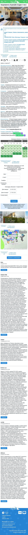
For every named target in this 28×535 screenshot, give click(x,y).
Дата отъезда (5, 192)
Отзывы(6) (5, 253)
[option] (14, 16)
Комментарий (4, 195)
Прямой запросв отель (6, 162)
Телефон (3, 180)
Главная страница (6, 515)
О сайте (4, 517)
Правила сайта (5, 518)
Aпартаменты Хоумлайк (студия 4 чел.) (13, 5)
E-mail (4, 177)
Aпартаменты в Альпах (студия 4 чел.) (13, 123)
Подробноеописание (5, 56)
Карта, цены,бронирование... (13, 56)
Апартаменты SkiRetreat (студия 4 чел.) (13, 125)
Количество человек (3, 183)
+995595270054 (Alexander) (8, 135)
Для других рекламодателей (9, 527)
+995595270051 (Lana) (7, 133)
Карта (4, 226)
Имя (5, 174)
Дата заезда (5, 189)
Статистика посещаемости (8, 524)
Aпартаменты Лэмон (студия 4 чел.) (10, 127)
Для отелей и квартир (7, 525)
